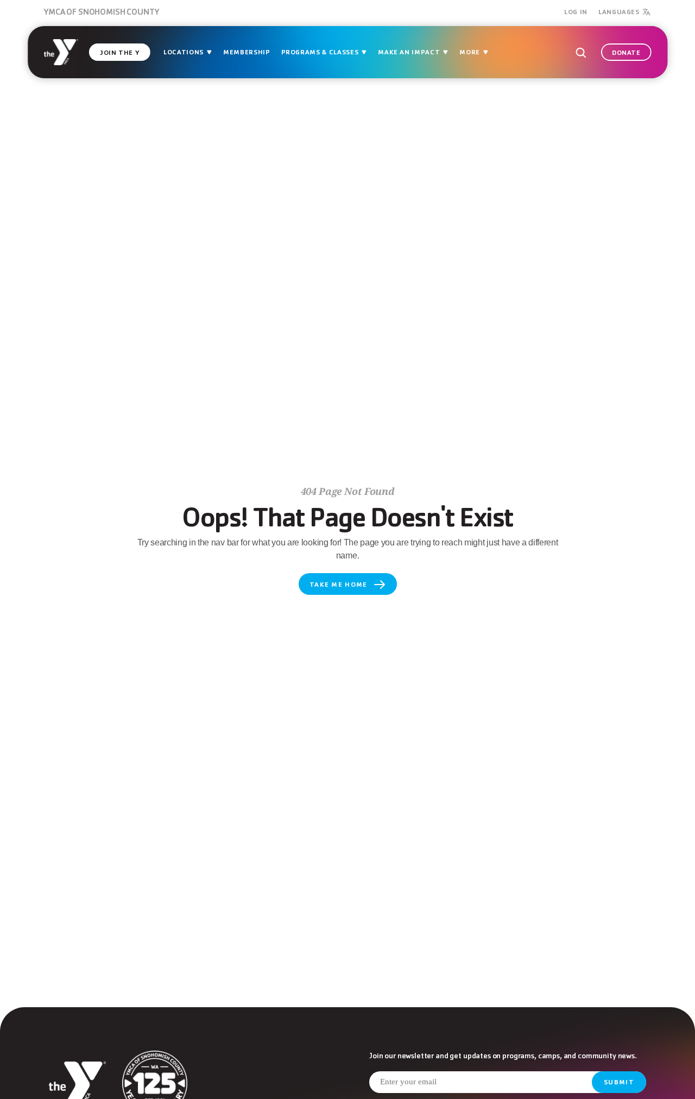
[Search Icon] (580, 52)
